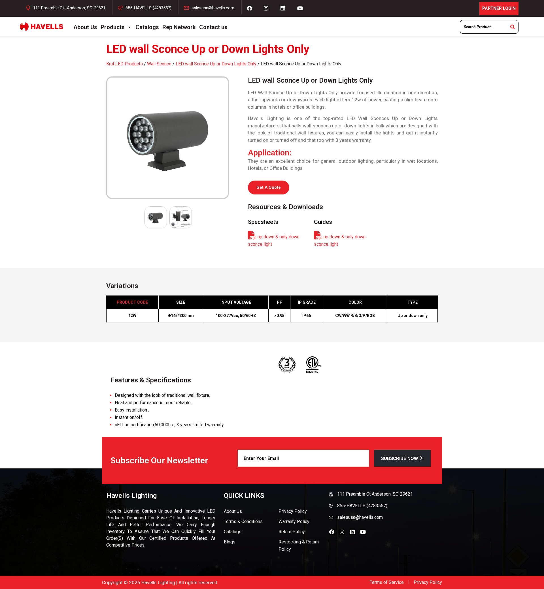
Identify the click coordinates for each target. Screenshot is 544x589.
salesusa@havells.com (213, 7)
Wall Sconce (159, 64)
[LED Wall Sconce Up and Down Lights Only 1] (168, 137)
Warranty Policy (294, 521)
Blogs (229, 542)
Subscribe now (399, 458)
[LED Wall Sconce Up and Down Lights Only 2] (180, 217)
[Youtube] (363, 532)
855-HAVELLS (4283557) (148, 7)
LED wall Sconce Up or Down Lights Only (216, 64)
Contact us (213, 27)
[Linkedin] (352, 532)
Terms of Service (387, 582)
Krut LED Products (124, 64)
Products (113, 27)
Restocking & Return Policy (299, 545)
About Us (85, 27)
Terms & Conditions (243, 521)
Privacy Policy (293, 511)
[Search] (512, 27)
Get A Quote (268, 187)
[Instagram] (342, 532)
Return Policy (292, 531)
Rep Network (179, 27)
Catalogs (147, 27)
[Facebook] (332, 532)
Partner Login (499, 8)
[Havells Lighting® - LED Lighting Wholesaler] (41, 26)
